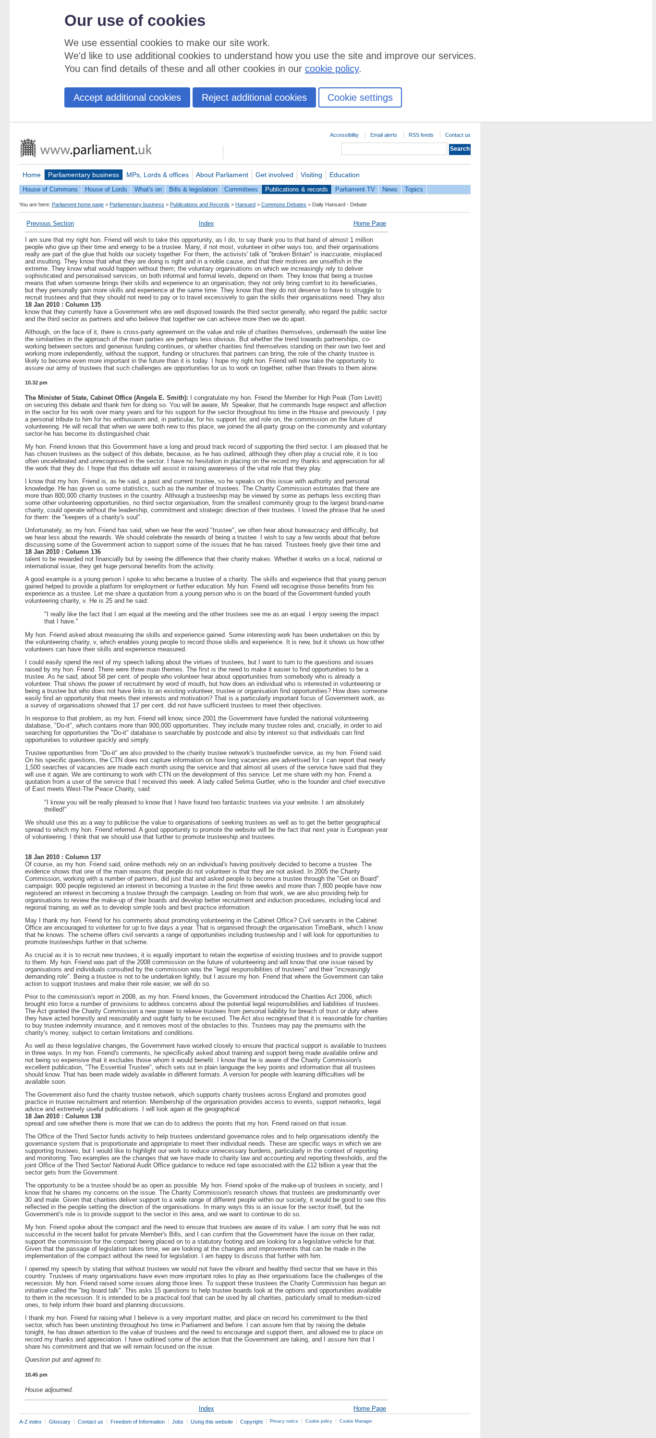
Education (344, 175)
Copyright (251, 1422)
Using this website (212, 1422)
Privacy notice (284, 1421)
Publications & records (296, 189)
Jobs (177, 1422)
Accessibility (344, 135)
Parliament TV (355, 189)
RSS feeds (421, 135)
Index (206, 223)
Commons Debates (283, 204)
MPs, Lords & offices (157, 175)
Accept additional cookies (127, 97)
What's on (148, 189)
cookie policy (332, 68)
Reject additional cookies (254, 97)
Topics (414, 189)
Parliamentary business (83, 175)
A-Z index (30, 1422)
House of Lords (106, 189)
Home (32, 175)
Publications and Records (200, 204)
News (390, 189)
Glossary (60, 1422)
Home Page (369, 223)
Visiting (311, 175)
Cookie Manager (356, 1421)
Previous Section (50, 223)
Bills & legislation (193, 189)
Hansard (245, 204)
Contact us (458, 135)
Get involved (274, 175)
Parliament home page (78, 204)
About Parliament (222, 175)
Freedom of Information (137, 1422)
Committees (241, 189)
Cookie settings (360, 97)
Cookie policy (318, 1421)
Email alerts (383, 135)
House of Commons (50, 189)
